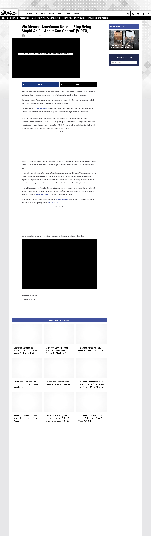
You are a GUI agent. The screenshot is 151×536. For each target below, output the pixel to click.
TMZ (37, 108)
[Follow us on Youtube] (138, 13)
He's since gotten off (43, 194)
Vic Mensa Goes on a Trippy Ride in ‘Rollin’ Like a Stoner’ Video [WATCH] (90, 418)
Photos (76, 14)
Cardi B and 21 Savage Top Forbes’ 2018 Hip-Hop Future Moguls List (26, 384)
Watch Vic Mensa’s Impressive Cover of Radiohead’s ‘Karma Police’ (26, 418)
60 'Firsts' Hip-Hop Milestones (19, 18)
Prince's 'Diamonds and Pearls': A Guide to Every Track (123, 46)
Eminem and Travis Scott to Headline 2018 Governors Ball (58, 383)
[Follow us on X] (148, 13)
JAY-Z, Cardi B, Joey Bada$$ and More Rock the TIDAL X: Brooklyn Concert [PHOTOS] (58, 418)
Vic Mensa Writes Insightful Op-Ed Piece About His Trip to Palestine (90, 350)
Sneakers (67, 14)
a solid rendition (62, 199)
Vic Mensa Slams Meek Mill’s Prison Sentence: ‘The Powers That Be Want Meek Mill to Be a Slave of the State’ (91, 384)
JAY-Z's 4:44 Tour (53, 203)
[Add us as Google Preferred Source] (133, 13)
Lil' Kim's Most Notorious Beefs (98, 18)
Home (21, 14)
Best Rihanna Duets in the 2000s (74, 18)
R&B (36, 14)
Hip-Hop (29, 14)
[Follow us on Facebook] (143, 13)
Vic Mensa (43, 108)
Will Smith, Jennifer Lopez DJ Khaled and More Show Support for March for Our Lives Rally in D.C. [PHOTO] (58, 350)
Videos (43, 14)
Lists (59, 14)
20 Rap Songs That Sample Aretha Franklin (46, 18)
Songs (51, 14)
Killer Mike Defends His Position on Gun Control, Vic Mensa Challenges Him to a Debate (25, 350)
